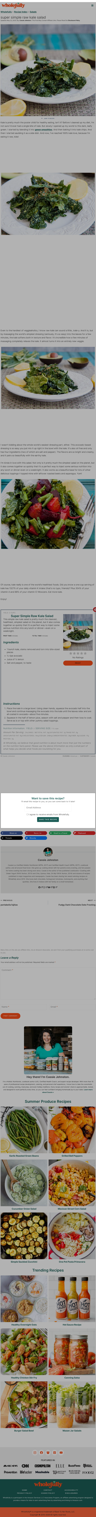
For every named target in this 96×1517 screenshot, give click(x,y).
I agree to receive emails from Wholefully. (49, 814)
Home (24, 1490)
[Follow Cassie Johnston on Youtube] (50, 887)
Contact (48, 1490)
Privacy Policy (24, 1493)
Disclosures (71, 1493)
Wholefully (6, 12)
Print (78, 663)
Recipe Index (20, 12)
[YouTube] (61, 1452)
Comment (7, 970)
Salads (33, 12)
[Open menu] (92, 5)
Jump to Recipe (48, 118)
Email (54, 1007)
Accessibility (71, 1490)
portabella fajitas (9, 902)
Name (5, 1007)
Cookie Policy (48, 1493)
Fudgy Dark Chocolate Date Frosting (77, 902)
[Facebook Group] (48, 1452)
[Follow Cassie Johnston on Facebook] (41, 887)
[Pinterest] (54, 1452)
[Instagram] (35, 1452)
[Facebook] (41, 1452)
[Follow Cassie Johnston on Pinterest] (55, 887)
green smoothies (43, 129)
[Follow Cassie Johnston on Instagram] (46, 887)
